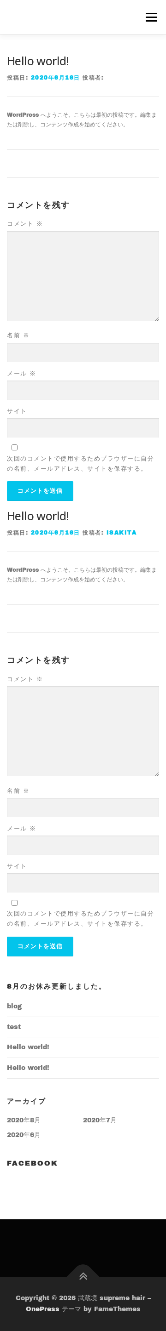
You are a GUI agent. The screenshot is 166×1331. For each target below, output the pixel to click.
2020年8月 (24, 1120)
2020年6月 (24, 1135)
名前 (18, 335)
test (14, 1027)
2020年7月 (100, 1120)
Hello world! (28, 1047)
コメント (25, 224)
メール (21, 373)
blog (14, 1006)
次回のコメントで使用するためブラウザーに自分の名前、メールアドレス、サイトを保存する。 (80, 463)
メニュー (151, 17)
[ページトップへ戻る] (83, 1277)
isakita (122, 532)
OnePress (42, 1309)
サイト (17, 411)
